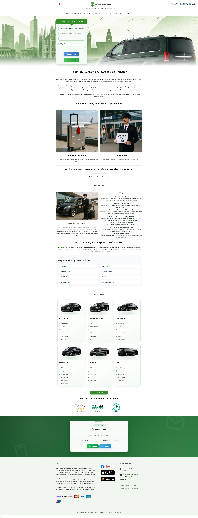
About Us (134, 485)
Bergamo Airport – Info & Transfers (81, 13)
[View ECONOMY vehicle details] (71, 307)
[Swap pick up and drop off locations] (71, 31)
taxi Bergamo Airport (64, 247)
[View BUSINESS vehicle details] (127, 307)
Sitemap (122, 485)
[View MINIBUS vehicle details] (99, 352)
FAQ (121, 193)
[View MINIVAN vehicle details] (71, 352)
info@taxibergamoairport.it (131, 474)
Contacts (128, 485)
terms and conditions (125, 220)
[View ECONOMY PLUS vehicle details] (99, 307)
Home (67, 13)
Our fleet (97, 13)
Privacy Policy (135, 488)
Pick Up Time (61, 49)
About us (116, 13)
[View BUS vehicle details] (127, 352)
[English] (59, 4)
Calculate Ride (128, 13)
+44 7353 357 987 (128, 469)
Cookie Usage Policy (125, 488)
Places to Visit (107, 13)
